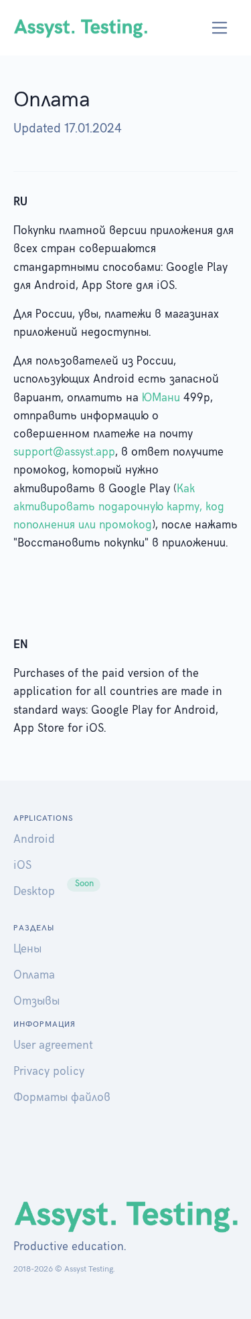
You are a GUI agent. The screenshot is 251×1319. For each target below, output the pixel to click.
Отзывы (36, 1001)
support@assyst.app (64, 452)
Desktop (34, 891)
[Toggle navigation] (219, 28)
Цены (27, 949)
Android (34, 839)
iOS (22, 865)
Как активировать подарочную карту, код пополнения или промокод (118, 507)
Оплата (34, 975)
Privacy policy (48, 1071)
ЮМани (161, 398)
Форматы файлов (61, 1097)
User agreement (53, 1045)
